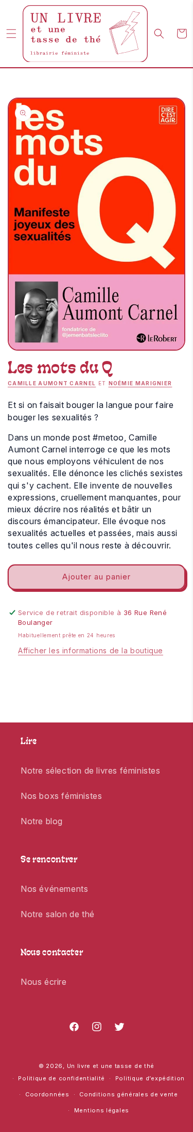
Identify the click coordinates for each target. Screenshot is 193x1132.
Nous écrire (44, 982)
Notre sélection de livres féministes (91, 770)
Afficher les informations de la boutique (90, 650)
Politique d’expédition (150, 1078)
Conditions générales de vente (128, 1094)
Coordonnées (47, 1094)
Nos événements (54, 889)
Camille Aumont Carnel (52, 383)
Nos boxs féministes (61, 796)
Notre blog (42, 821)
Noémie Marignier (140, 383)
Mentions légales (101, 1110)
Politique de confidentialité (61, 1078)
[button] (11, 33)
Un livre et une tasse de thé (111, 1066)
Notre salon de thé (58, 914)
